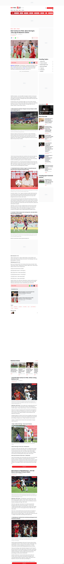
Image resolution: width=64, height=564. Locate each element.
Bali (14, 68)
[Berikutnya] (38, 361)
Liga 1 (25, 68)
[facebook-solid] (32, 62)
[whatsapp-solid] (29, 62)
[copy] (36, 62)
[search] (45, 8)
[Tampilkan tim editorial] (37, 312)
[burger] (52, 9)
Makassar (13, 65)
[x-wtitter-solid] (34, 62)
